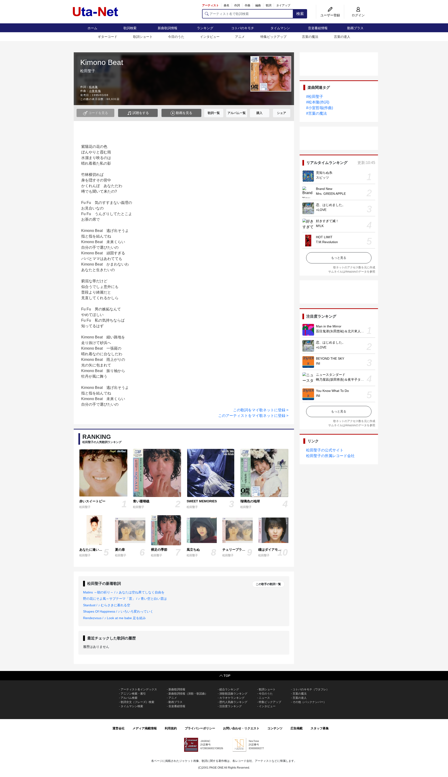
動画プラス (355, 28)
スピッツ (322, 177)
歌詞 (268, 5)
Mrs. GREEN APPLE (331, 193)
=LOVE (321, 210)
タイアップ (283, 5)
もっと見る (338, 257)
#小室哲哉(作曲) (319, 108)
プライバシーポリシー (200, 728)
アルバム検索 (129, 697)
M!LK (320, 226)
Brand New (324, 189)
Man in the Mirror (328, 326)
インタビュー (210, 37)
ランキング (205, 28)
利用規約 (171, 728)
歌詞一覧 (214, 113)
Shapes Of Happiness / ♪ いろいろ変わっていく (118, 611)
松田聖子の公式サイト (324, 450)
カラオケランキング (232, 697)
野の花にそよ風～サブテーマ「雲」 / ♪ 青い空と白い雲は (125, 598)
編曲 (258, 5)
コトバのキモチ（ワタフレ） (311, 689)
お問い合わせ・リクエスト (241, 728)
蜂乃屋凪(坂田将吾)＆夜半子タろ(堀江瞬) (346, 379)
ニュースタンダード (330, 374)
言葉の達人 (342, 37)
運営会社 (118, 728)
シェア (281, 113)
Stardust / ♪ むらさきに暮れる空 (106, 605)
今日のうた (176, 37)
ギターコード (107, 37)
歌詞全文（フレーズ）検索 (137, 702)
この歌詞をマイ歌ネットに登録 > (260, 410)
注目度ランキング (230, 706)
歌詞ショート (143, 37)
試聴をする (140, 113)
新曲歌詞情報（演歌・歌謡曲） (188, 693)
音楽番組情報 (318, 28)
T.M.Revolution (327, 242)
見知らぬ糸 (324, 172)
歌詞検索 (129, 28)
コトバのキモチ (242, 28)
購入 (259, 113)
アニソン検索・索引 (133, 693)
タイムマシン (280, 28)
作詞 (237, 5)
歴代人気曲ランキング (233, 702)
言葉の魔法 (310, 37)
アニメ (240, 37)
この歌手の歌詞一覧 (268, 584)
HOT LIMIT (324, 237)
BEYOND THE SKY (330, 358)
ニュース (264, 697)
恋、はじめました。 (330, 205)
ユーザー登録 (330, 15)
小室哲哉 (95, 90)
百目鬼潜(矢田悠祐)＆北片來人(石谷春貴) (346, 331)
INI (318, 363)
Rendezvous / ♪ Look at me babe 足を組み (114, 618)
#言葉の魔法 (316, 113)
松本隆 (93, 86)
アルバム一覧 (237, 113)
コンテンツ (275, 728)
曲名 (226, 5)
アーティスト (210, 5)
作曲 (247, 5)
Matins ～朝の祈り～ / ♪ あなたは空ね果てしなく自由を (123, 592)
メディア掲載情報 (145, 728)
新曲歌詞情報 (167, 28)
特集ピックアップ (273, 37)
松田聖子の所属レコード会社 (330, 456)
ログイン (358, 15)
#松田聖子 (314, 97)
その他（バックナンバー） (309, 702)
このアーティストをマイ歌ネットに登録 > (253, 416)
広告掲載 (296, 728)
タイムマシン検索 (132, 706)
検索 (300, 14)
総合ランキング (229, 689)
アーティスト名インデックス (139, 689)
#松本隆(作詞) (317, 102)
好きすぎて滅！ (327, 221)
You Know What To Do (332, 391)
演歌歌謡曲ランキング (233, 693)
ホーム (92, 28)
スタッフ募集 (320, 728)
